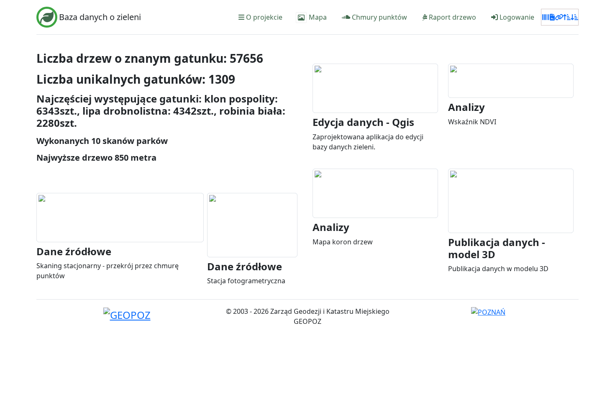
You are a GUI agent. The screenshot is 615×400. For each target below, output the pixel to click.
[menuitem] (259, 17)
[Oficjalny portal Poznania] (488, 311)
